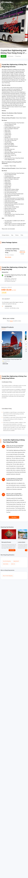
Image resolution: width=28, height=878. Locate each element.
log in (11, 320)
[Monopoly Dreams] (9, 534)
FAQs (22, 235)
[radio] (14, 252)
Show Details (8, 257)
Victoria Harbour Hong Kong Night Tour (12, 359)
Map (12, 235)
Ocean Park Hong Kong (7, 561)
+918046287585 (8, 306)
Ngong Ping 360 (16, 561)
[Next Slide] (26, 341)
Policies (17, 235)
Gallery (25, 9)
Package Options (5, 235)
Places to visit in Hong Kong (8, 575)
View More (14, 517)
